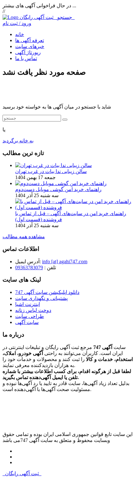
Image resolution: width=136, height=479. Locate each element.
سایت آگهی (27, 322)
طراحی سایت (29, 316)
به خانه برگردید (18, 140)
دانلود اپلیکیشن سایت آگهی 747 (47, 292)
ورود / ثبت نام (17, 23)
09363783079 (29, 267)
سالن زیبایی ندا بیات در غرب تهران (51, 171)
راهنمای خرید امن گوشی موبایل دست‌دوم (58, 189)
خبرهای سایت (29, 46)
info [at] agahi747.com (64, 261)
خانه (19, 34)
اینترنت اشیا (27, 304)
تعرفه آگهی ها (29, 40)
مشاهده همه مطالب (24, 236)
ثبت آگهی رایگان (47, 17)
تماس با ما (26, 58)
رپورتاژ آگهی (28, 52)
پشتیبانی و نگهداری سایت (41, 298)
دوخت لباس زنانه (33, 310)
